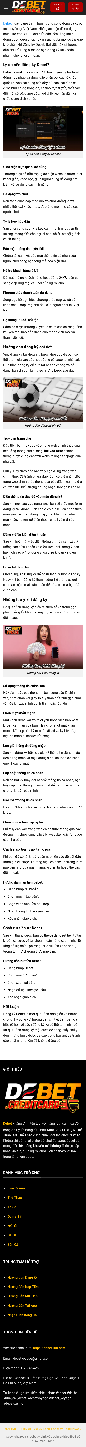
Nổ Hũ (12, 1226)
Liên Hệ (26, 1429)
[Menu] (5, 7)
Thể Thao (15, 1198)
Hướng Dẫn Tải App (22, 1306)
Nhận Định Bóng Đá (22, 1315)
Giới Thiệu (12, 1429)
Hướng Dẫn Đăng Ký (23, 1277)
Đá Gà (12, 1235)
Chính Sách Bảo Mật (48, 1429)
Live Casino (16, 1188)
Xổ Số (12, 1207)
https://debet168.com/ (50, 1348)
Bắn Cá (13, 1245)
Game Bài (15, 1216)
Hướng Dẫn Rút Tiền (23, 1296)
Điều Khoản (73, 1429)
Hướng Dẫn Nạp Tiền (23, 1287)
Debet (7, 23)
